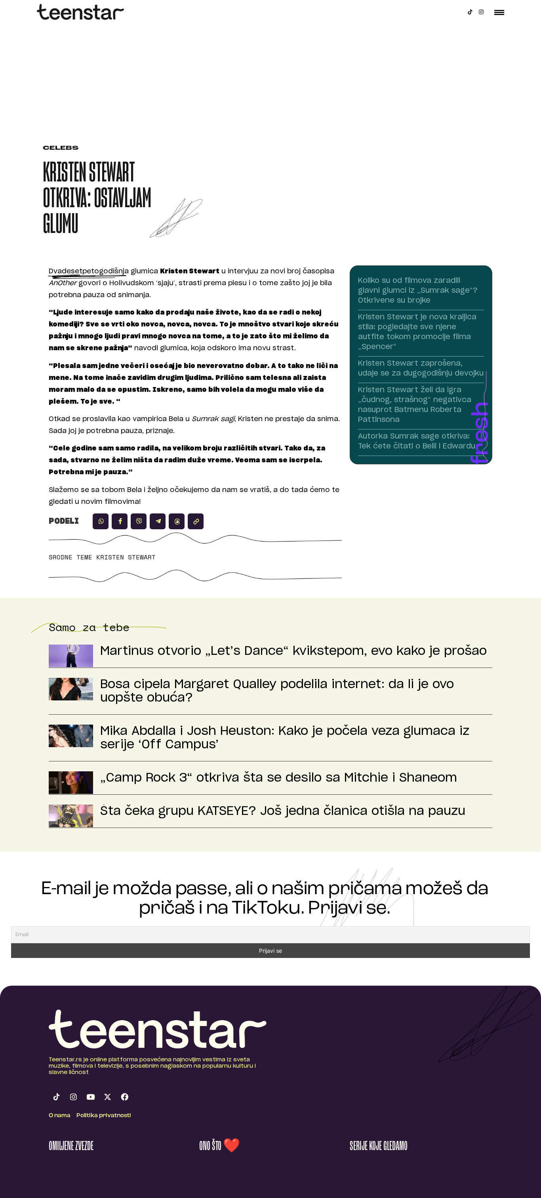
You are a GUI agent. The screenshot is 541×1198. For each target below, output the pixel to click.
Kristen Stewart (126, 557)
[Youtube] (90, 1096)
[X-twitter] (107, 1096)
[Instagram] (481, 11)
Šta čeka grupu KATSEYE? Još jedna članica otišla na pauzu (282, 811)
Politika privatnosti (103, 1116)
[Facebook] (124, 1096)
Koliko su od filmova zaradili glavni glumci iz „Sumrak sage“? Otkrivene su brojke (418, 290)
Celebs (60, 148)
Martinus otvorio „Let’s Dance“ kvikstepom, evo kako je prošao (293, 651)
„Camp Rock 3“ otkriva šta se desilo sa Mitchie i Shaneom (278, 778)
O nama (59, 1116)
